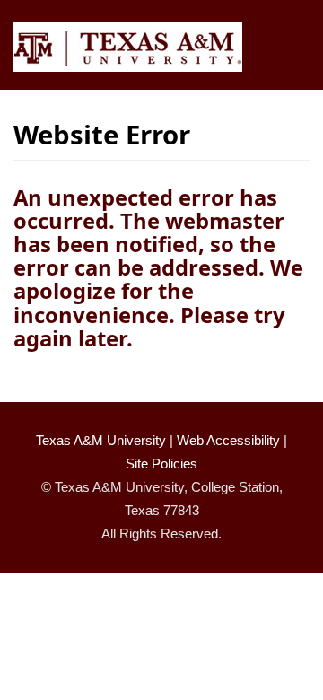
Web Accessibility (228, 440)
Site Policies (161, 463)
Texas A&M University (101, 440)
